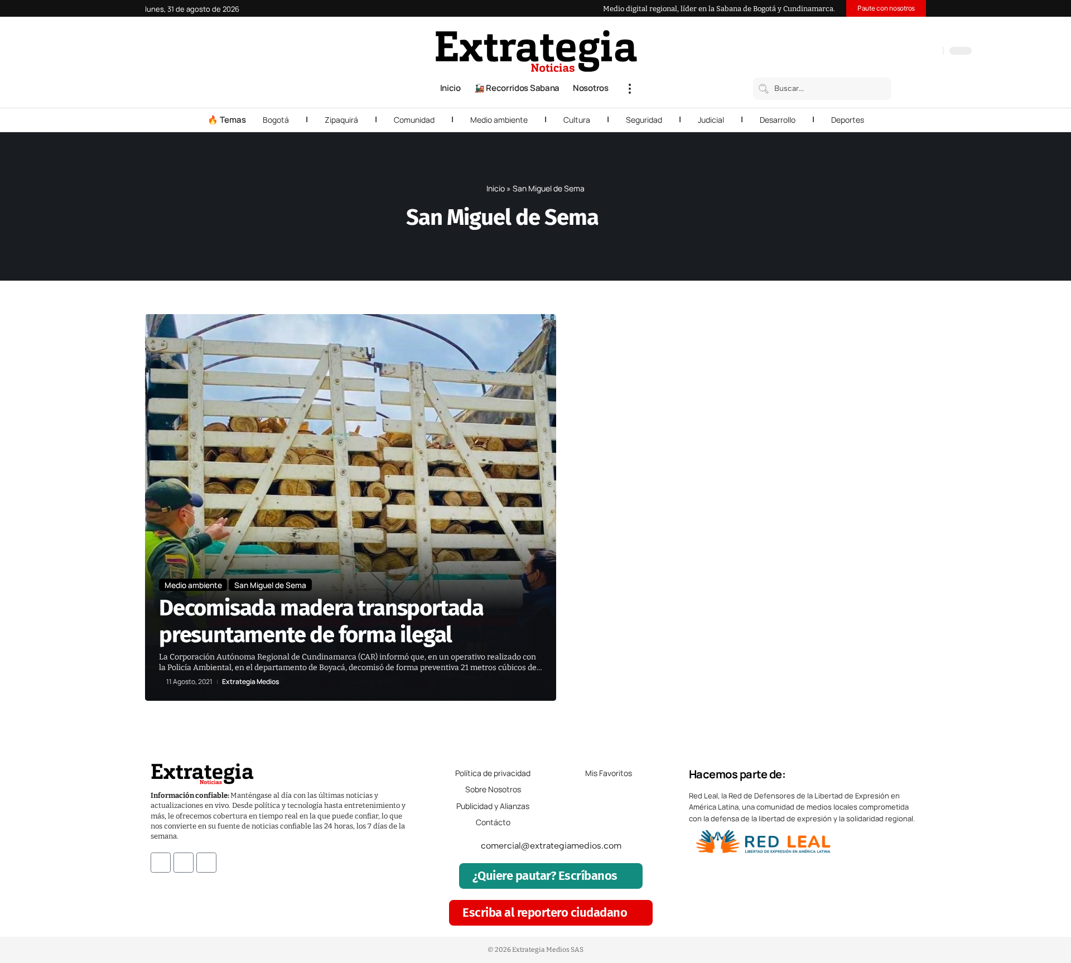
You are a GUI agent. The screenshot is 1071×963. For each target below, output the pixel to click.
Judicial (711, 119)
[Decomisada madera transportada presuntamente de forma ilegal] (350, 507)
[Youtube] (206, 863)
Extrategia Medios (250, 681)
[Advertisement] (851, 481)
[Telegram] (920, 52)
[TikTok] (909, 52)
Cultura (576, 119)
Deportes (847, 119)
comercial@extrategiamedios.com (551, 845)
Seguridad (644, 119)
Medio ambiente (499, 119)
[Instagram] (898, 52)
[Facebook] (875, 52)
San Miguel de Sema (270, 585)
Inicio (495, 188)
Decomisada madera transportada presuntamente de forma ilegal (321, 621)
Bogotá (276, 119)
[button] (630, 88)
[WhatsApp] (931, 52)
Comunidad (414, 119)
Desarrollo (777, 119)
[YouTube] (887, 52)
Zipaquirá (341, 119)
